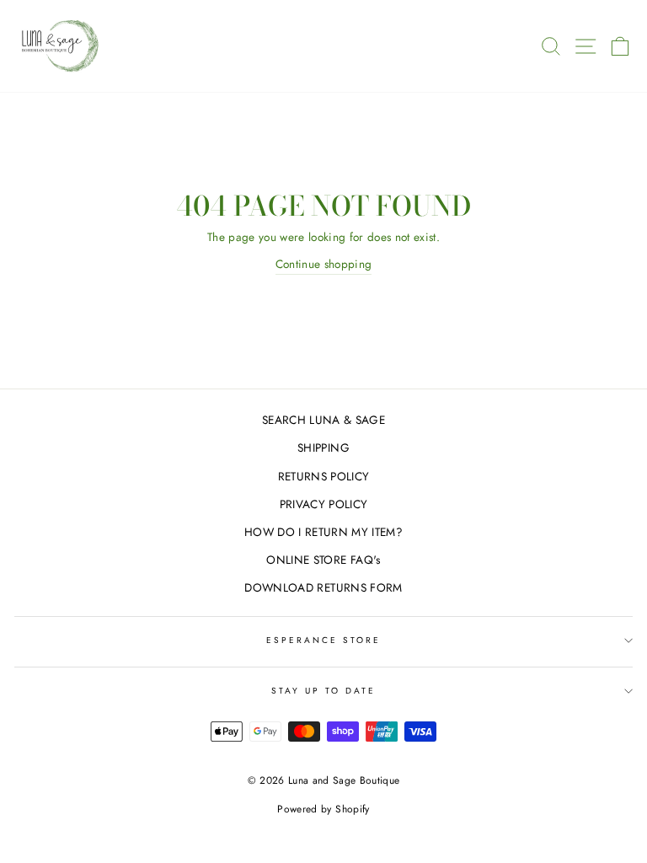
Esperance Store (324, 640)
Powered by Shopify (323, 809)
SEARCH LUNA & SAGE (323, 419)
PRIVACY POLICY (324, 504)
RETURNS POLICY (324, 476)
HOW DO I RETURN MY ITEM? (323, 531)
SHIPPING (323, 447)
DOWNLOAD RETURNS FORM (323, 587)
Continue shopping (323, 263)
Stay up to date (324, 690)
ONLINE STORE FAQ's (323, 559)
